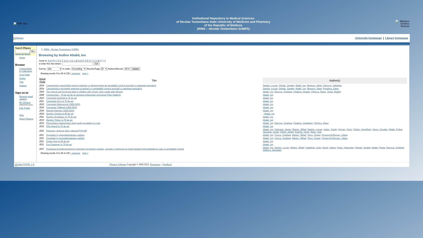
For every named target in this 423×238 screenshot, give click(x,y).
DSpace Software (118, 164)
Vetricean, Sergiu (282, 129)
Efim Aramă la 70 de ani (57, 126)
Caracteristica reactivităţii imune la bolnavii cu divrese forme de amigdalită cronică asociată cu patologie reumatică (101, 85)
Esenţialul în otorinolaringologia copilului (65, 135)
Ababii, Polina (395, 129)
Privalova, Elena (331, 88)
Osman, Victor (345, 129)
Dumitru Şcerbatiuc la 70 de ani (61, 117)
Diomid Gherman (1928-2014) (60, 110)
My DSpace (25, 102)
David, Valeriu (329, 147)
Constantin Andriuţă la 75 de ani (61, 98)
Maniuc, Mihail (299, 129)
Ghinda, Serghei (286, 85)
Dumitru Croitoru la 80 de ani (60, 114)
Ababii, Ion (300, 85)
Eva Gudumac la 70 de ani (59, 144)
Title (21, 82)
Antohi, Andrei (287, 132)
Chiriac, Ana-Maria (362, 129)
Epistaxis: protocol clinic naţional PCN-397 (66, 131)
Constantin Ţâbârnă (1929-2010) (61, 107)
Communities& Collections (25, 69)
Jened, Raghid (334, 92)
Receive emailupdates (26, 97)
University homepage (368, 38)
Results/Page (93, 69)
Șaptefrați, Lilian (313, 147)
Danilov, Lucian (270, 85)
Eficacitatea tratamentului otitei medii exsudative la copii (73, 123)
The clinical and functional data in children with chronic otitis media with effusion (84, 92)
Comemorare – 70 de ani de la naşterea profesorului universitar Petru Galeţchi (83, 95)
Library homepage (396, 38)
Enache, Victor (302, 132)
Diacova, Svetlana (283, 92)
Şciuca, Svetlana (282, 135)
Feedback (167, 164)
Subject (23, 85)
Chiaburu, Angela (301, 92)
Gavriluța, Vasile (271, 132)
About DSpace (26, 119)
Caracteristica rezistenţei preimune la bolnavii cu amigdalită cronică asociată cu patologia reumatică (94, 88)
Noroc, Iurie (316, 132)
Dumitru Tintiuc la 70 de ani (59, 120)
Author (22, 78)
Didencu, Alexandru (272, 150)
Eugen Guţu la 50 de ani (57, 141)
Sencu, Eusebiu (379, 129)
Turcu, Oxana (313, 135)
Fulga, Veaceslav (345, 147)
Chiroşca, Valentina (332, 85)
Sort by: (42, 69)
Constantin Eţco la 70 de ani (59, 101)
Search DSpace (23, 48)
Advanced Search (22, 54)
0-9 (49, 61)
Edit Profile (24, 108)
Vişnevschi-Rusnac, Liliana (334, 135)
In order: (67, 69)
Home (22, 58)
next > (85, 73)
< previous (75, 73)
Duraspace (155, 164)
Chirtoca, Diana (318, 92)
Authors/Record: (115, 69)
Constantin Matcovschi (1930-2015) (63, 104)
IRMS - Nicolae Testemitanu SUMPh (61, 49)
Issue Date (24, 75)
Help (21, 115)
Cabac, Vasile (330, 129)
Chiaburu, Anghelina (302, 123)
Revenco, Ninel (314, 85)
